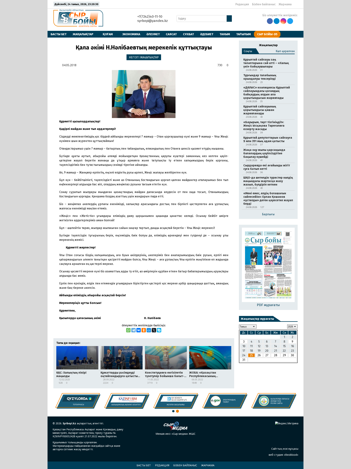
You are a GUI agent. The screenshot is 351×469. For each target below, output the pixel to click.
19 (259, 350)
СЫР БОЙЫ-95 (267, 34)
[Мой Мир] (149, 330)
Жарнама (285, 4)
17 (243, 350)
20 (266, 350)
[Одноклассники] (143, 330)
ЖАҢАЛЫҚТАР (83, 34)
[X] (154, 330)
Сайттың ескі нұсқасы (284, 448)
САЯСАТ (171, 34)
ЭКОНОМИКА (131, 34)
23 (292, 350)
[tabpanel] (273, 400)
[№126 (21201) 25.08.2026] (268, 265)
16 (292, 346)
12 (259, 346)
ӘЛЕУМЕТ (153, 34)
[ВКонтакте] (138, 330)
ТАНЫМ (225, 34)
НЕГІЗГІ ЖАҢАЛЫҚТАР (144, 57)
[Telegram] (133, 330)
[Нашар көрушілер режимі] (295, 4)
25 (251, 355)
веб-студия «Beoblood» (283, 454)
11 (251, 346)
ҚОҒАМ (108, 34)
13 (266, 346)
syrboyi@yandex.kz (152, 21)
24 (243, 355)
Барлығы (268, 214)
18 (251, 350)
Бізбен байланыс (264, 4)
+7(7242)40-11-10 (149, 16)
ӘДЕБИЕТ (206, 34)
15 (284, 346)
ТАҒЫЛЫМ (243, 34)
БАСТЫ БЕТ (59, 34)
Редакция (242, 4)
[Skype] (159, 330)
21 (275, 350)
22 (284, 350)
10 (243, 346)
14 (275, 346)
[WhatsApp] (128, 330)
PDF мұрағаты (268, 305)
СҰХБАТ (188, 34)
